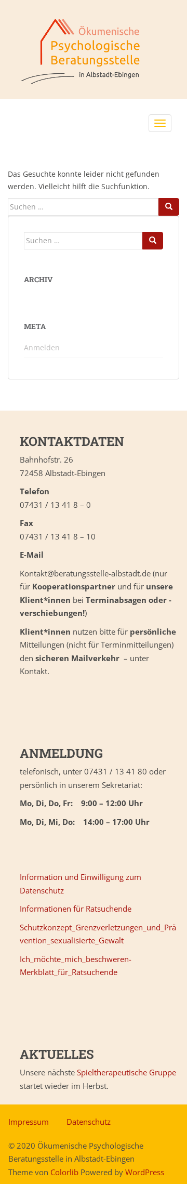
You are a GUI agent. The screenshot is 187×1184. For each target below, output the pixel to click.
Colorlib (64, 1172)
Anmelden (42, 347)
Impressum (28, 1121)
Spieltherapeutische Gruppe (126, 1072)
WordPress (144, 1172)
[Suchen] (168, 207)
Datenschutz (88, 1121)
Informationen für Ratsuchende (75, 908)
